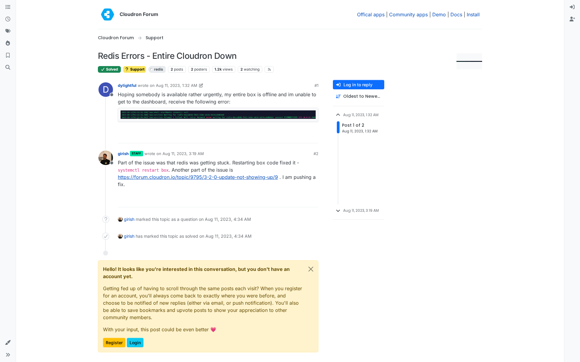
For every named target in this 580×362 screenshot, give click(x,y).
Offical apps (371, 14)
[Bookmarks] (7, 55)
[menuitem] (572, 7)
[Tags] (7, 31)
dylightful (127, 85)
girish (123, 153)
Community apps (408, 14)
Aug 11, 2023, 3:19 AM (183, 153)
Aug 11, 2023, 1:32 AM (176, 85)
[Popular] (7, 43)
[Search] (7, 67)
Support (136, 69)
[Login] (572, 7)
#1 (316, 85)
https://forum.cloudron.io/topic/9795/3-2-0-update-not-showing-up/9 (198, 177)
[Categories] (7, 7)
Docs (456, 14)
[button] (7, 343)
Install (473, 14)
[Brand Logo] (107, 14)
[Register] (572, 19)
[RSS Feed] (269, 69)
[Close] (311, 269)
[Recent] (7, 19)
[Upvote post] (303, 136)
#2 (316, 153)
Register (114, 342)
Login (135, 342)
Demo (439, 14)
